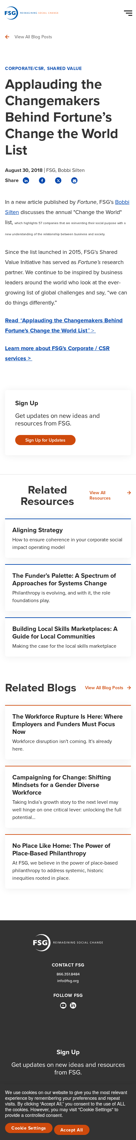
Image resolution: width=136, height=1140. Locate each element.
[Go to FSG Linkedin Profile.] (73, 1005)
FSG (50, 170)
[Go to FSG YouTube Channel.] (63, 1005)
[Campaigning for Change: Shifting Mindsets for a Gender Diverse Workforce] (68, 797)
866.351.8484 (68, 974)
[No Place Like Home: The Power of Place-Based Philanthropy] (68, 861)
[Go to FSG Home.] (31, 13)
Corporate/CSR (24, 68)
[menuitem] (63, 1008)
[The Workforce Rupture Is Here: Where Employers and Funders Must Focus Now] (68, 732)
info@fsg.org (68, 981)
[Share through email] (74, 180)
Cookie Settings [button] (28, 1128)
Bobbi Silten (71, 170)
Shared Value (64, 68)
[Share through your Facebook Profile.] (42, 180)
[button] (129, 11)
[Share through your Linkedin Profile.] (26, 180)
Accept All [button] (71, 1130)
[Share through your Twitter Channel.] (58, 180)
